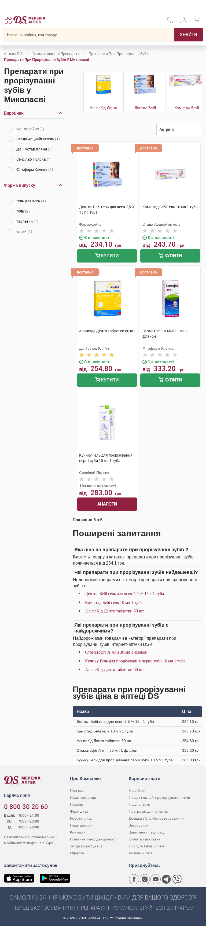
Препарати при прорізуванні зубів (119, 54)
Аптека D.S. (14, 54)
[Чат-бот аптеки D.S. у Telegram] (166, 879)
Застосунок (138, 825)
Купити (109, 255)
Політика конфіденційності (93, 839)
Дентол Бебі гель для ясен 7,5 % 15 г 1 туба (124, 593)
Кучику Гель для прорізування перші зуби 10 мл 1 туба (135, 661)
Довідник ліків (140, 853)
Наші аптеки (139, 804)
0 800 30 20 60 (26, 807)
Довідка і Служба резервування (156, 818)
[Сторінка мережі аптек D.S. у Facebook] (134, 879)
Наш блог (137, 790)
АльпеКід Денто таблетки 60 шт (114, 611)
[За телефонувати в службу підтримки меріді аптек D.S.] (170, 22)
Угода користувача (86, 846)
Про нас (77, 790)
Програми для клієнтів (148, 811)
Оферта (77, 853)
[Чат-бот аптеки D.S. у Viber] (177, 879)
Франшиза (79, 811)
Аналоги (107, 504)
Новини (76, 804)
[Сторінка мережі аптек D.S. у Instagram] (144, 879)
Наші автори (81, 825)
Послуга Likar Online (146, 846)
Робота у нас (81, 818)
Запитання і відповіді (147, 832)
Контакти (78, 832)
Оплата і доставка (144, 839)
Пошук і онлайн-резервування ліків (159, 797)
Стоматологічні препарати (56, 54)
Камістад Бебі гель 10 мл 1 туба (113, 602)
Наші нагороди (83, 797)
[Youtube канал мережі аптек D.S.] (155, 879)
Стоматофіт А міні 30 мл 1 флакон (116, 652)
